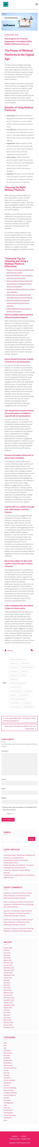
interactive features (15, 687)
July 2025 (7, 980)
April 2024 (7, 1017)
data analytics (14, 671)
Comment (5, 751)
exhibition (7, 1058)
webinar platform (15, 707)
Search (7, 832)
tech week (7, 1100)
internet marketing (10, 1068)
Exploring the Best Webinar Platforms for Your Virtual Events (20, 727)
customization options (27, 667)
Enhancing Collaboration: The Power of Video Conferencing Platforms (19, 719)
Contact (23, 1136)
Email (4, 789)
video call (7, 1108)
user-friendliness (15, 703)
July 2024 (7, 1010)
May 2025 (7, 985)
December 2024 (9, 998)
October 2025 (8, 973)
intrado (6, 1070)
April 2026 (7, 958)
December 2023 (9, 1027)
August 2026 (8, 948)
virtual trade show (10, 1115)
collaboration (14, 663)
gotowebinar (8, 1063)
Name (4, 779)
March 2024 (8, 1020)
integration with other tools (17, 683)
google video (8, 1060)
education (7, 1055)
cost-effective (14, 667)
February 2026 (8, 963)
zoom (5, 1120)
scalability (13, 695)
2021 (5, 1045)
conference (7, 1050)
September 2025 (9, 975)
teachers (6, 1098)
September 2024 (9, 1005)
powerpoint (7, 1083)
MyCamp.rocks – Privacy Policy (20, 1139)
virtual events (8, 1110)
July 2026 (7, 950)
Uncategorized (8, 1103)
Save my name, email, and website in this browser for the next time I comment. (20, 808)
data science (8, 1053)
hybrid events (8, 1065)
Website (4, 798)
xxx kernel (7, 920)
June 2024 (7, 1012)
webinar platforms (28, 707)
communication (25, 663)
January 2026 (8, 965)
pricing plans (28, 691)
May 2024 (7, 1015)
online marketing (9, 1080)
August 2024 (8, 1008)
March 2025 (8, 990)
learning (6, 1073)
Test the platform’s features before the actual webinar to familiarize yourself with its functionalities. (19, 283)
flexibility (23, 675)
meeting (6, 1075)
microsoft (7, 1078)
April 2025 (7, 988)
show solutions (9, 1090)
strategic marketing (10, 1093)
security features (24, 695)
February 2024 (8, 1022)
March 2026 (8, 960)
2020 (5, 1043)
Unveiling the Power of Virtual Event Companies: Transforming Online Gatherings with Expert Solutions (18, 895)
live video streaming (15, 691)
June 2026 (7, 953)
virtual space (26, 703)
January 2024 (8, 1025)
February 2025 (8, 993)
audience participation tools (18, 659)
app (5, 1048)
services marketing (10, 1088)
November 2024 (9, 1000)
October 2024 (8, 1003)
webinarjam (8, 1118)
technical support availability (18, 699)
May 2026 (7, 955)
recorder (6, 1085)
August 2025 (8, 978)
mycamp (10, 650)
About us (15, 1136)
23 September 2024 (11, 35)
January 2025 (8, 995)
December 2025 (9, 968)
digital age (24, 671)
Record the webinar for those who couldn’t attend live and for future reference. (18, 303)
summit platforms (10, 1095)
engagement (13, 675)
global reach (13, 679)
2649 (5, 902)
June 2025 (7, 983)
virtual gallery (8, 1113)
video (5, 1105)
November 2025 (9, 970)
